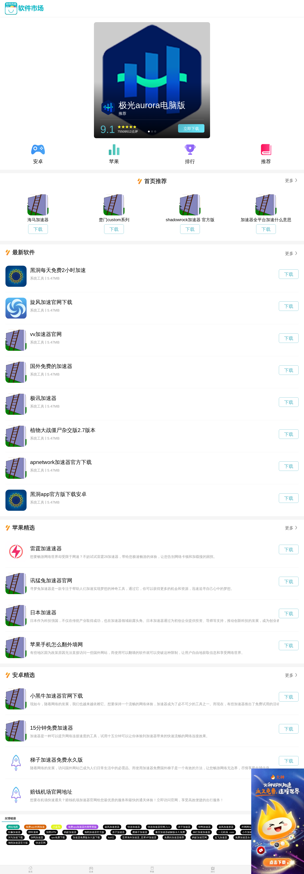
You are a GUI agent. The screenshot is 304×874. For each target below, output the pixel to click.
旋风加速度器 (112, 826)
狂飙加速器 (14, 832)
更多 (289, 180)
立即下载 (191, 128)
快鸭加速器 (204, 826)
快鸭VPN (51, 832)
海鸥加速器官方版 (94, 832)
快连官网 (41, 842)
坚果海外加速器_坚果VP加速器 (139, 837)
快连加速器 (134, 826)
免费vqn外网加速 (35, 826)
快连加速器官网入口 (159, 826)
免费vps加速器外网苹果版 (82, 826)
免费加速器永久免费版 (247, 837)
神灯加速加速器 (201, 832)
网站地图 (13, 826)
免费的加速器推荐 (174, 837)
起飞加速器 (221, 837)
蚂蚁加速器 (70, 832)
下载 (38, 229)
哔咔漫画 (33, 832)
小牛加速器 (248, 832)
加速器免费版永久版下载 (86, 837)
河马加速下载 (15, 837)
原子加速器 (184, 826)
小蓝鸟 (56, 826)
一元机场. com (226, 832)
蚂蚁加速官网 (199, 837)
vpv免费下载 (58, 837)
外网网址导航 (249, 826)
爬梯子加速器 (139, 832)
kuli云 (111, 837)
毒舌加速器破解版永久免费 (170, 832)
